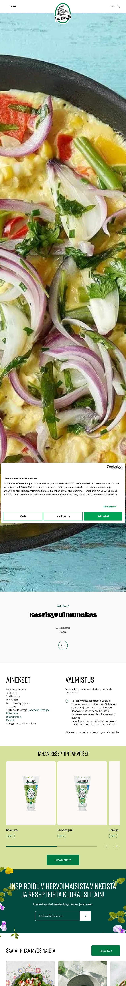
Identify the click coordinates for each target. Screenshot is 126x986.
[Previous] (106, 846)
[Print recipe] (63, 645)
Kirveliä (10, 720)
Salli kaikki (103, 516)
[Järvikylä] (63, 13)
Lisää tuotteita (63, 859)
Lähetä (88, 917)
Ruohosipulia (13, 716)
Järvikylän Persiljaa (39, 710)
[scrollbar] (51, 846)
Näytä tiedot (109, 506)
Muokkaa (61, 516)
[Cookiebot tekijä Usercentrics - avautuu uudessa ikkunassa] (109, 467)
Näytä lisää (105, 950)
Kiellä (23, 516)
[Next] (116, 846)
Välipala (63, 606)
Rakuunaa (12, 713)
